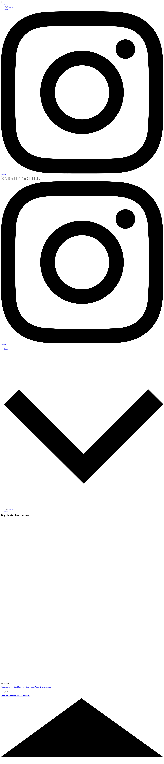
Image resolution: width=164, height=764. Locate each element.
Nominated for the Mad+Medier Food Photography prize (26, 687)
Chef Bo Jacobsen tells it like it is (15, 695)
